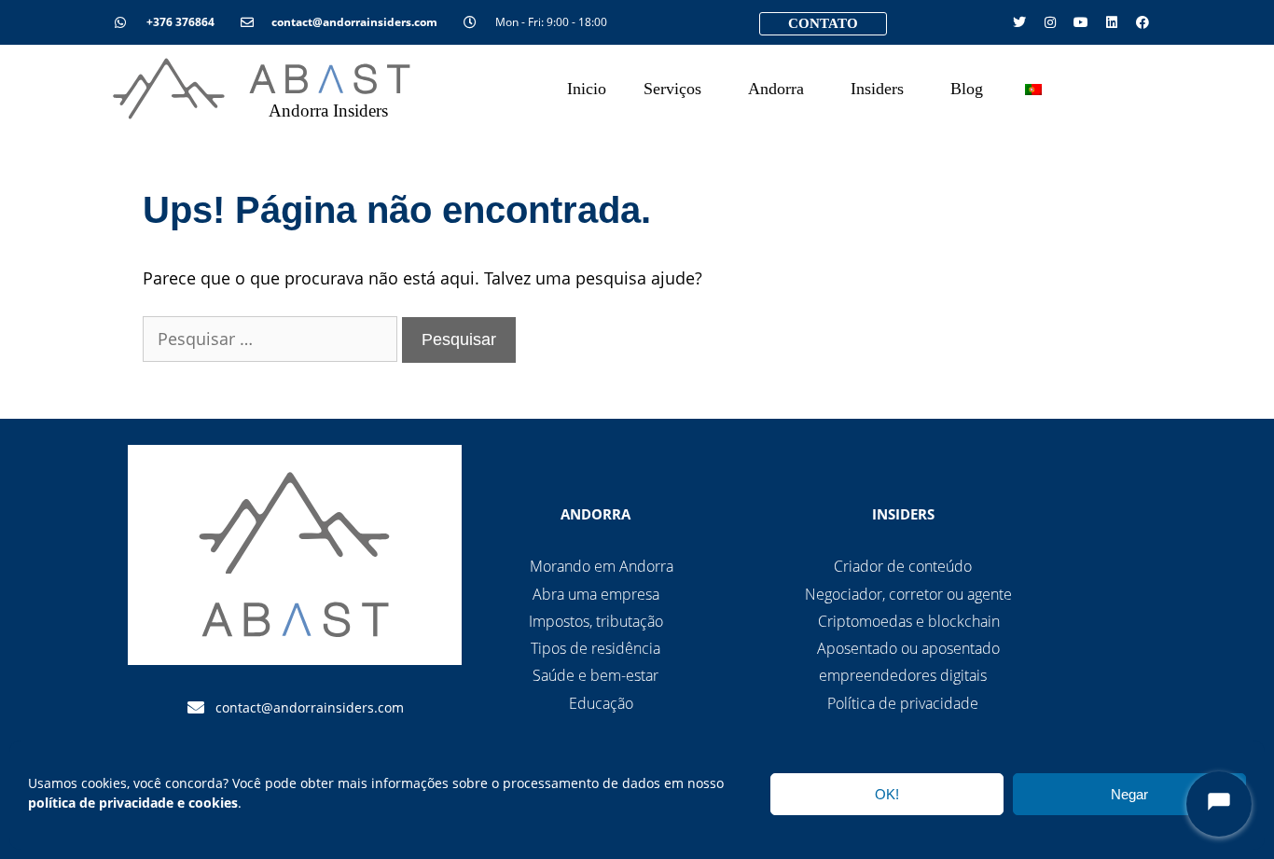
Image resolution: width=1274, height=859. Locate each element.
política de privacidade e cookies (133, 802)
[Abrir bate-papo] (1219, 804)
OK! (887, 794)
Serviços (672, 88)
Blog (966, 88)
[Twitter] (1019, 22)
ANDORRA (595, 514)
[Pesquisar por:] (272, 338)
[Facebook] (1142, 22)
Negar (1129, 794)
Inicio (586, 88)
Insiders (877, 88)
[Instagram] (1050, 22)
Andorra (776, 88)
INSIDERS (903, 514)
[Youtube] (1081, 22)
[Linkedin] (1112, 22)
